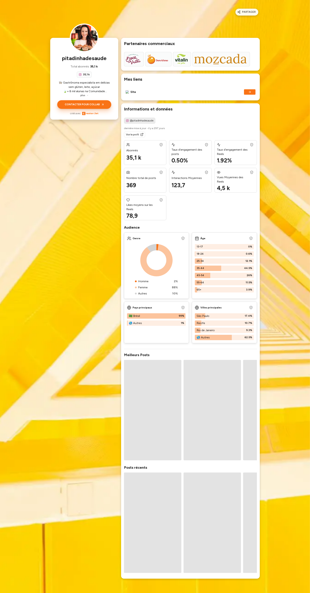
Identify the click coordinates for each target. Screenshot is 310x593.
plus (82, 95)
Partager (249, 11)
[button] (224, 246)
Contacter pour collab (82, 104)
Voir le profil (132, 134)
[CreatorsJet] (90, 113)
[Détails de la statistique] (161, 145)
